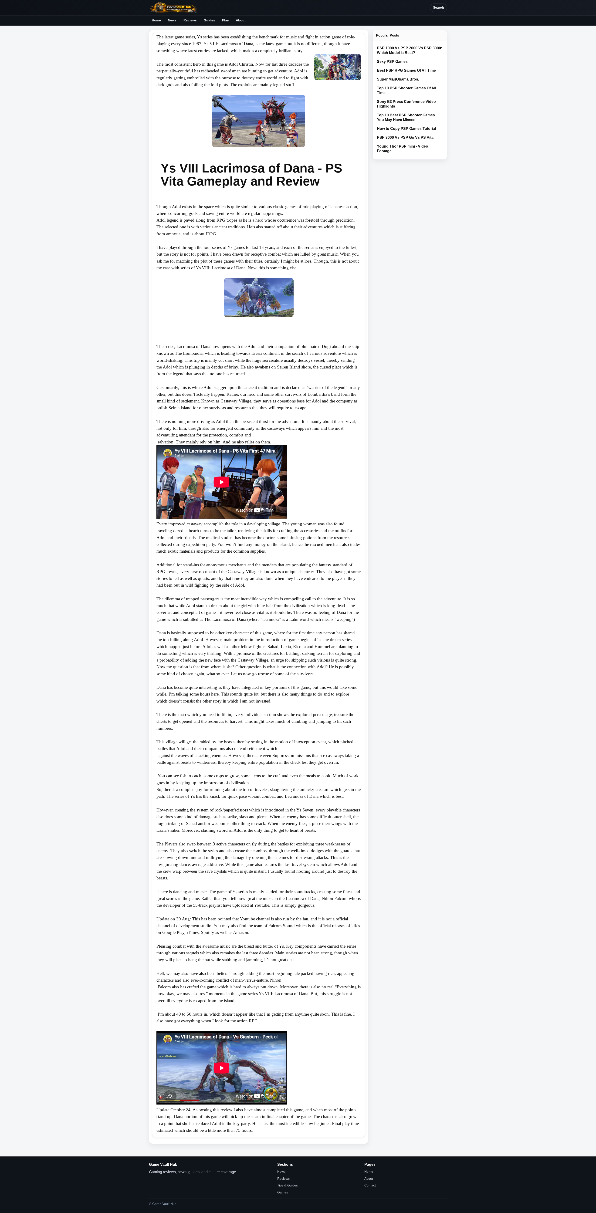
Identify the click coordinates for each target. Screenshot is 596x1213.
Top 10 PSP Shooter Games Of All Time (406, 90)
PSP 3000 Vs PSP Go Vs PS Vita (405, 137)
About (241, 20)
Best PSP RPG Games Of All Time (406, 70)
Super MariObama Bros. (398, 79)
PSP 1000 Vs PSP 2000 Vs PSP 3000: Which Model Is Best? (409, 50)
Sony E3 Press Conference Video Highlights (406, 104)
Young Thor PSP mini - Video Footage (402, 148)
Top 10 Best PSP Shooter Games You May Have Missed (406, 117)
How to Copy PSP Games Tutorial (406, 129)
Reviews (190, 20)
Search (438, 7)
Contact (370, 1185)
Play (225, 20)
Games (282, 1192)
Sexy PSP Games (392, 62)
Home (156, 20)
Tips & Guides (287, 1185)
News (172, 20)
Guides (209, 20)
